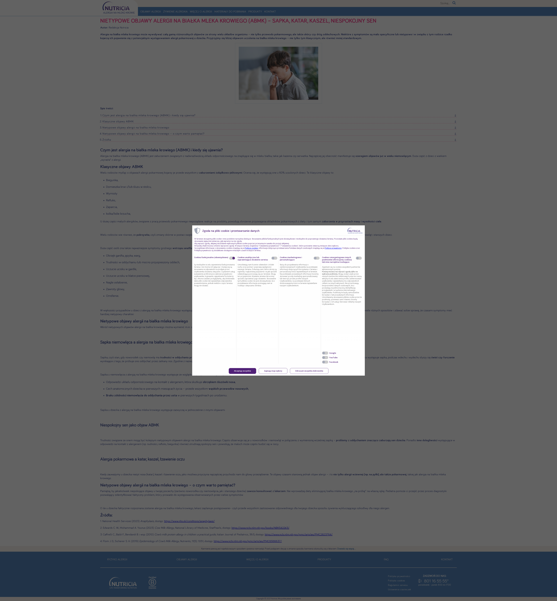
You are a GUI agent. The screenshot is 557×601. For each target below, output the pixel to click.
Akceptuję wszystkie (242, 371)
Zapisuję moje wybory (273, 371)
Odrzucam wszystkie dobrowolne (309, 371)
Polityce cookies (251, 248)
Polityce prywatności (333, 248)
